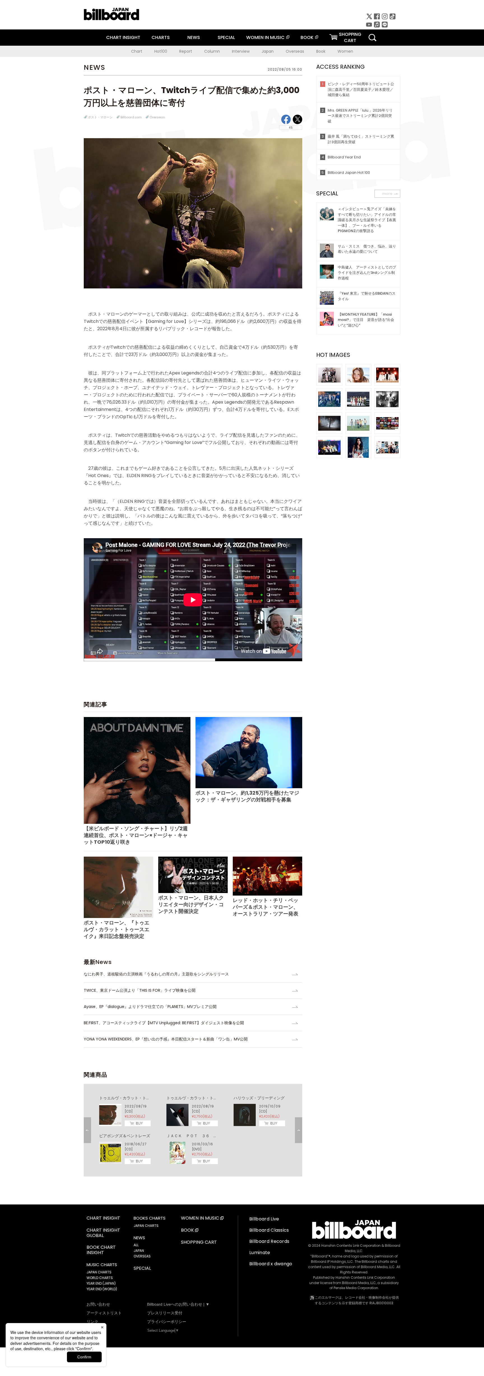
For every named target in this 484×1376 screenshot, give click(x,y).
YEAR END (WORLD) (102, 1289)
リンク (92, 1321)
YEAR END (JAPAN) (101, 1283)
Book (320, 51)
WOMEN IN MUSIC (265, 37)
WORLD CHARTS (100, 1277)
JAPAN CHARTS (99, 1272)
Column (212, 51)
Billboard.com (131, 117)
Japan (268, 51)
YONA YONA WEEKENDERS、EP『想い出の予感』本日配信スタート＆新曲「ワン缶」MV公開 (166, 1039)
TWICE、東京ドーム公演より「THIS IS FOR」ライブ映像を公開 (140, 990)
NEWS (193, 37)
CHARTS (161, 37)
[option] (193, 1130)
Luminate (259, 1252)
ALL (136, 1245)
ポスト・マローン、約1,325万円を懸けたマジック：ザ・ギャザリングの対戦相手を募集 (247, 796)
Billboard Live (264, 1219)
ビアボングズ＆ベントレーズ (124, 1136)
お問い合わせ (98, 1304)
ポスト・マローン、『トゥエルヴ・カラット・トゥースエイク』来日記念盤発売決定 (116, 929)
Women (345, 51)
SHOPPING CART (199, 1242)
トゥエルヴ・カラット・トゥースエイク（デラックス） (215, 1098)
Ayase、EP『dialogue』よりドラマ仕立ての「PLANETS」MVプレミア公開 (150, 1006)
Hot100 (160, 51)
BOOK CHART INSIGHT (101, 1250)
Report (185, 51)
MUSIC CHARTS (102, 1264)
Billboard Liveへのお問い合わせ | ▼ (178, 1304)
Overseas (295, 51)
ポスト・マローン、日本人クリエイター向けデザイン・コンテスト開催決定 (191, 904)
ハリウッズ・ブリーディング (259, 1098)
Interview (241, 51)
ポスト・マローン (100, 117)
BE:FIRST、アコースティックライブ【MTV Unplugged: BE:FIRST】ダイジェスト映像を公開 (164, 1023)
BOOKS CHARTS (150, 1218)
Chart (136, 51)
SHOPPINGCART (350, 37)
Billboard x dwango (270, 1264)
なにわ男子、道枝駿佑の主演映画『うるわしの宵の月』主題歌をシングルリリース (156, 974)
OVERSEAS (142, 1256)
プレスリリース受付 (164, 1313)
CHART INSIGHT (123, 37)
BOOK (307, 37)
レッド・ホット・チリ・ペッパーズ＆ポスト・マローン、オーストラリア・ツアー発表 (265, 907)
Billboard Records (269, 1241)
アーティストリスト (104, 1313)
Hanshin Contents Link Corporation (351, 1245)
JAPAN (139, 1250)
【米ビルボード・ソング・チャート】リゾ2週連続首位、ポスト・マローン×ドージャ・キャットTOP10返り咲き (136, 835)
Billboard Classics (269, 1230)
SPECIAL (226, 37)
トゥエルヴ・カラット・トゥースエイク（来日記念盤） (148, 1098)
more (387, 193)
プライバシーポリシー (166, 1321)
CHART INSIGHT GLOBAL (103, 1233)
